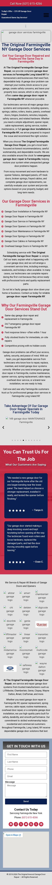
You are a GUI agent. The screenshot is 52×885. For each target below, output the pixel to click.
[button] (46, 15)
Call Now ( (26, 3)
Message (10, 782)
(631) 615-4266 (30, 817)
